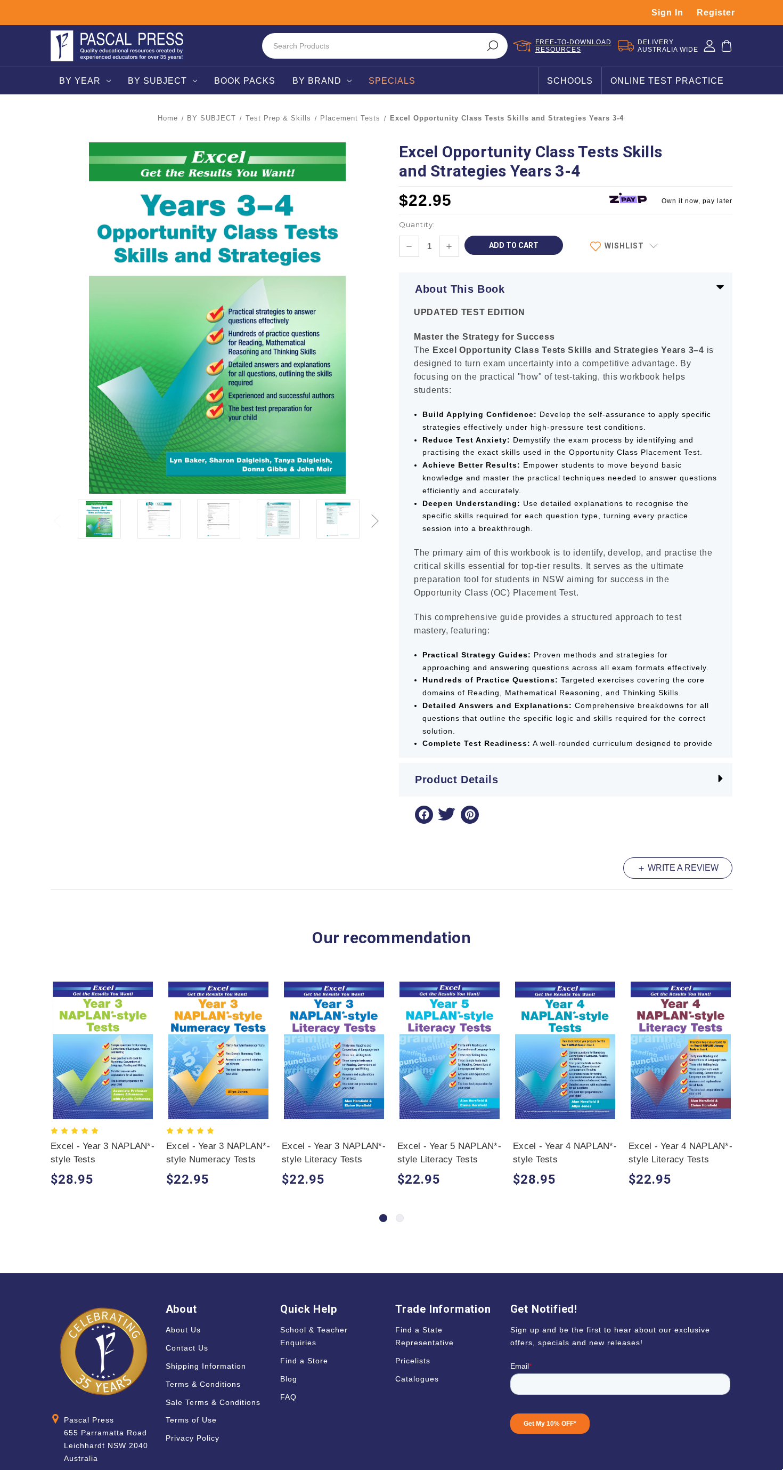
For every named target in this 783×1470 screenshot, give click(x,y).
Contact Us (187, 1348)
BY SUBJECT (157, 80)
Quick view (103, 1039)
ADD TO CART (103, 1060)
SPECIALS (392, 80)
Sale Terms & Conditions (213, 1402)
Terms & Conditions (203, 1384)
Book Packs (244, 80)
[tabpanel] (103, 1086)
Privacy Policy (192, 1438)
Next (376, 515)
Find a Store (304, 1360)
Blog (288, 1379)
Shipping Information (206, 1366)
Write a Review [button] (682, 867)
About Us (183, 1330)
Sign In (667, 12)
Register (716, 12)
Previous (58, 515)
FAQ (288, 1397)
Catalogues (417, 1379)
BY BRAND (316, 80)
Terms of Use (191, 1420)
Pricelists (412, 1360)
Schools (570, 80)
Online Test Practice (667, 80)
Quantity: (417, 224)
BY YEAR (80, 80)
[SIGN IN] (709, 46)
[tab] (383, 1218)
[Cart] (726, 46)
